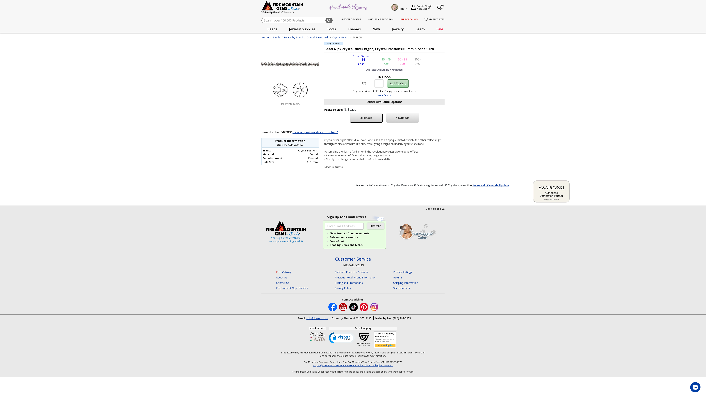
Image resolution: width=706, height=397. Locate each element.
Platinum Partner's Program (351, 272)
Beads (276, 37)
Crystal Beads (340, 37)
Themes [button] (354, 29)
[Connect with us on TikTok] (354, 307)
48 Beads (366, 118)
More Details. (384, 95)
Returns (397, 277)
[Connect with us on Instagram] (374, 307)
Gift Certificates (351, 19)
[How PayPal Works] (385, 339)
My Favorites (437, 19)
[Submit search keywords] (329, 20)
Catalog (283, 272)
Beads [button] (272, 29)
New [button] (376, 29)
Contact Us (282, 283)
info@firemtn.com (317, 318)
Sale (439, 29)
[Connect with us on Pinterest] (364, 307)
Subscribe (375, 226)
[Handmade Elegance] (349, 6)
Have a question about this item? (315, 132)
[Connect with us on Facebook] (333, 307)
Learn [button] (420, 29)
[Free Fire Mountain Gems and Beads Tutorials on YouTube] (343, 307)
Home (265, 37)
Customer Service (353, 259)
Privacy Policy (343, 288)
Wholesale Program (380, 19)
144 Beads (402, 118)
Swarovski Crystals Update (491, 185)
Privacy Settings (402, 272)
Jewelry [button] (398, 29)
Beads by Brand (293, 37)
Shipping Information (405, 283)
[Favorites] (364, 83)
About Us (281, 277)
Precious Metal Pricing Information (355, 277)
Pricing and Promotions (349, 283)
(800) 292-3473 (402, 318)
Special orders (401, 288)
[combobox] (297, 20)
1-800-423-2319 (353, 265)
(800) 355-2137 (362, 318)
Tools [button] (331, 29)
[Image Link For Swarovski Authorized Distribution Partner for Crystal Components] (551, 191)
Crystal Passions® (318, 37)
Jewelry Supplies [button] (302, 29)
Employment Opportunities (292, 288)
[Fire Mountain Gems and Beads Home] (282, 7)
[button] (342, 337)
